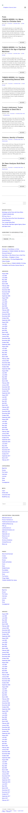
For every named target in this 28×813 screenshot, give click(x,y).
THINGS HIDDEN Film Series (9, 580)
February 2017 (5, 460)
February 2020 (5, 431)
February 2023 (5, 358)
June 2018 (4, 443)
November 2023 (6, 340)
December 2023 (6, 338)
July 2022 (4, 373)
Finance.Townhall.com (7, 519)
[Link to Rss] (25, 809)
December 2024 (6, 314)
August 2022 (5, 371)
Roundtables (5, 570)
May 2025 (4, 304)
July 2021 (4, 397)
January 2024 (5, 336)
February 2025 (5, 310)
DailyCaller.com (6, 534)
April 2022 (4, 379)
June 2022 (4, 375)
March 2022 (5, 381)
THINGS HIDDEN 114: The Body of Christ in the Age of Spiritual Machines (14, 49)
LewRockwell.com (6, 528)
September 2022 (6, 368)
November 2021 (6, 389)
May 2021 (4, 401)
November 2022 (6, 364)
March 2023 (5, 356)
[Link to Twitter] (20, 809)
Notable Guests (6, 568)
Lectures (4, 476)
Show (24, 113)
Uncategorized (5, 482)
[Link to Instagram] (22, 809)
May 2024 (4, 328)
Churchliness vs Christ (13, 249)
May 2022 (4, 377)
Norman (4, 249)
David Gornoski (6, 115)
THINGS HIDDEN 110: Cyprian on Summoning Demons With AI (13, 79)
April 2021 (4, 403)
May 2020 (4, 425)
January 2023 (5, 360)
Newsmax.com (6, 536)
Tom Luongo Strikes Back (8, 222)
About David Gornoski (7, 554)
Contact (4, 556)
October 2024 (5, 318)
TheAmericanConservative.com (10, 521)
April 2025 (4, 306)
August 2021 (5, 395)
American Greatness (7, 540)
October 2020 (5, 415)
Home (3, 564)
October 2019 (5, 437)
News (19, 23)
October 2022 (5, 366)
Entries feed (5, 492)
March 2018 (5, 447)
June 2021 (4, 399)
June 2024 (4, 326)
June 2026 (4, 277)
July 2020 (4, 421)
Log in (3, 490)
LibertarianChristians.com (8, 530)
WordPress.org (5, 496)
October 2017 (5, 454)
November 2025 (6, 292)
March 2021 (5, 405)
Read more (22, 42)
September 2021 (6, 393)
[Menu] (25, 7)
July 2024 (4, 324)
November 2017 (6, 452)
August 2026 (5, 273)
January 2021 (5, 409)
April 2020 (4, 427)
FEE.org (4, 526)
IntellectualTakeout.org (7, 524)
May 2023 (4, 352)
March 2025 (5, 308)
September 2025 (6, 296)
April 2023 (4, 354)
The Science (5, 576)
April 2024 (4, 330)
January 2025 (5, 312)
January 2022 (5, 385)
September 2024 (6, 320)
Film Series (5, 472)
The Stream (5, 538)
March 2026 (5, 283)
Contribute (4, 558)
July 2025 (4, 300)
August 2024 (5, 322)
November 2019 (6, 435)
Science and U (5, 572)
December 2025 (6, 290)
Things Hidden (5, 578)
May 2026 (4, 279)
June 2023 (4, 350)
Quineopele (5, 251)
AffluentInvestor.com (7, 517)
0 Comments (9, 23)
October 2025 (5, 294)
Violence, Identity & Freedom (13, 137)
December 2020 (6, 411)
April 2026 (4, 281)
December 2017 (6, 449)
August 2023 (5, 346)
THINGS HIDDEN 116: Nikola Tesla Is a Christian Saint (12, 20)
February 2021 (5, 407)
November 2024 (6, 316)
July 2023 (4, 348)
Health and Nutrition (7, 562)
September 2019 (6, 439)
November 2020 (6, 413)
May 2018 (4, 445)
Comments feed (6, 494)
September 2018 (6, 441)
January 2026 (5, 287)
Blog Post (4, 468)
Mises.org (4, 544)
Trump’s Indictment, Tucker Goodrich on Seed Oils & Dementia (12, 109)
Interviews (15, 23)
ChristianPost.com (6, 542)
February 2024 (5, 334)
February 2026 (5, 285)
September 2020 (6, 417)
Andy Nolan (5, 255)
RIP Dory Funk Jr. (6, 216)
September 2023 (6, 344)
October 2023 (5, 342)
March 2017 (5, 458)
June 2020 (4, 423)
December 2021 (6, 387)
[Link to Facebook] (18, 809)
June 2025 (4, 302)
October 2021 (5, 391)
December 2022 (6, 362)
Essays (4, 470)
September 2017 (6, 456)
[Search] (21, 7)
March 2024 (5, 332)
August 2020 (5, 419)
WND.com (4, 532)
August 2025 (5, 298)
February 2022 (5, 383)
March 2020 (5, 429)
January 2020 (5, 433)
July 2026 (4, 275)
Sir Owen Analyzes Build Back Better (13, 164)
